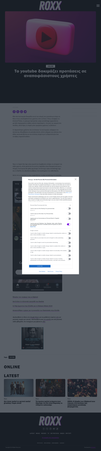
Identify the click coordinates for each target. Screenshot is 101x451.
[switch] (69, 208)
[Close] (76, 179)
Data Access (50, 271)
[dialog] (50, 225)
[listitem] (50, 205)
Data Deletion (42, 271)
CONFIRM (40, 266)
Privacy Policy (59, 271)
